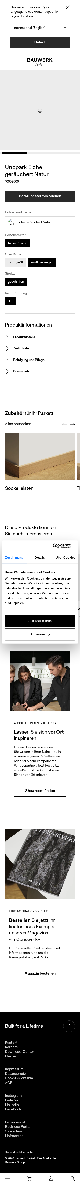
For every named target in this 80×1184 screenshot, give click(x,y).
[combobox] (40, 27)
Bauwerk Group (15, 1162)
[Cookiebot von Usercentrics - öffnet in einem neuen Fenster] (57, 546)
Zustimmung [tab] (14, 557)
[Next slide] (72, 424)
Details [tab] (40, 557)
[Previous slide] (64, 424)
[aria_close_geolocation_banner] (67, 8)
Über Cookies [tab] (65, 557)
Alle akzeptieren (40, 621)
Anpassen (37, 634)
